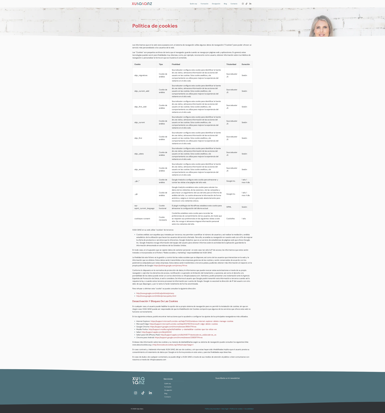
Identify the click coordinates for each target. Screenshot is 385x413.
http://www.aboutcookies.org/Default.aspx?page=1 (173, 345)
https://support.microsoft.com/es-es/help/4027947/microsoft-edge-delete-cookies (183, 324)
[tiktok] (246, 4)
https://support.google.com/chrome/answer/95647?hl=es (173, 326)
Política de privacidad (212, 409)
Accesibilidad (248, 409)
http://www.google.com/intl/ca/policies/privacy (155, 293)
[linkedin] (250, 4)
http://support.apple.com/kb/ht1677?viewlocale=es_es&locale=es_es (188, 335)
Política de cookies (236, 409)
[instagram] (243, 4)
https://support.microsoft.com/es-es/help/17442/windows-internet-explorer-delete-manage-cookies (192, 321)
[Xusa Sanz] (142, 3)
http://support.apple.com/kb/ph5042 (157, 332)
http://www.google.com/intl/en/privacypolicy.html (156, 296)
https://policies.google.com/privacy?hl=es (170, 265)
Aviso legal (224, 409)
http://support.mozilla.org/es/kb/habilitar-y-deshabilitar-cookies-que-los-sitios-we (183, 329)
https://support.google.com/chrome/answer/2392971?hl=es (179, 337)
